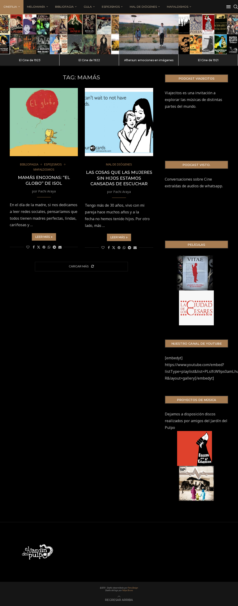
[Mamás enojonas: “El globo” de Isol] (44, 122)
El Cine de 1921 (208, 60)
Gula (88, 6)
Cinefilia (10, 6)
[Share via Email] (60, 247)
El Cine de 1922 (89, 60)
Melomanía (36, 6)
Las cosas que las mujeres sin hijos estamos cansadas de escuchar (119, 178)
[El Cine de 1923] (30, 34)
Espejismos (111, 6)
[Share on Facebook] (34, 247)
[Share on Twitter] (38, 247)
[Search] (235, 6)
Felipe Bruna (127, 590)
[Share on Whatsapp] (49, 247)
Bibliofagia (64, 6)
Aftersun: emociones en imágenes (148, 60)
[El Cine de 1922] (89, 34)
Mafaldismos (177, 6)
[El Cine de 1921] (208, 34)
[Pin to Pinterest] (44, 247)
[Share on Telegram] (54, 247)
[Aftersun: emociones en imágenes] (148, 34)
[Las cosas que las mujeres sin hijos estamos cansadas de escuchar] (119, 122)
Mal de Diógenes (143, 6)
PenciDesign (133, 587)
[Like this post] (28, 247)
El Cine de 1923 (29, 60)
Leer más (42, 237)
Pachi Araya (47, 191)
